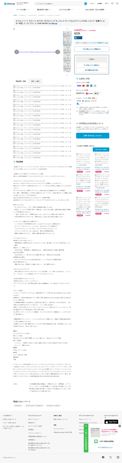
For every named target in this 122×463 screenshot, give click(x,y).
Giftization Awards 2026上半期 (63, 432)
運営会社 (31, 422)
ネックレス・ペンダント (53, 405)
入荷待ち (92, 59)
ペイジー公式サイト (99, 113)
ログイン (92, 3)
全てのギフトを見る (101, 149)
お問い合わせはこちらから (93, 135)
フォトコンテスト (59, 428)
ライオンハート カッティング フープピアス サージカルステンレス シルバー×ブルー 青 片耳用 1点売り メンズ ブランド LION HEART (102, 210)
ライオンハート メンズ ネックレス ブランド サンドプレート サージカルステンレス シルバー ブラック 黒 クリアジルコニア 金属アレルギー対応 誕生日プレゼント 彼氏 (83, 212)
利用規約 (31, 429)
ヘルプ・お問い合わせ (9, 422)
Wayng (54, 23)
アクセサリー (18, 405)
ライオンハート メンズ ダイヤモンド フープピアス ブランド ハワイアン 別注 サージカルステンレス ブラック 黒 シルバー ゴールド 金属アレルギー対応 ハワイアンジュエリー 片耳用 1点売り (102, 191)
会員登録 (99, 3)
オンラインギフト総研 (35, 426)
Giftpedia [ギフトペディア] (87, 422)
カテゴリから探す (65, 9)
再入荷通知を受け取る (91, 70)
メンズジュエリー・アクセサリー (34, 405)
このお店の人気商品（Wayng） (85, 146)
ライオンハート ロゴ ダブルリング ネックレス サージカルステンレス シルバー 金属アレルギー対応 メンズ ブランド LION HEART (83, 187)
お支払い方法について (9, 419)
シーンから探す (21, 9)
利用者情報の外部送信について (37, 436)
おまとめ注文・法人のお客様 (94, 9)
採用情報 (31, 440)
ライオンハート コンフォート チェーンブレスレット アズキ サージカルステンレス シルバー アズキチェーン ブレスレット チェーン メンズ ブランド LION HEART (83, 168)
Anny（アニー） (84, 419)
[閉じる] (119, 426)
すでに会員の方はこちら (105, 447)
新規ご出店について (60, 419)
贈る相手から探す (43, 9)
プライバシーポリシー (35, 433)
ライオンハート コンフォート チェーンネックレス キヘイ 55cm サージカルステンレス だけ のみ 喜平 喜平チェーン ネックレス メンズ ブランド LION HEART (102, 168)
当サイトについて (33, 419)
